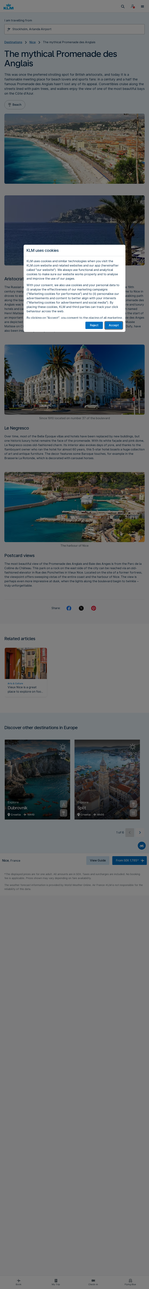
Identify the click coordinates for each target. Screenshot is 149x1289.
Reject (94, 325)
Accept (114, 325)
